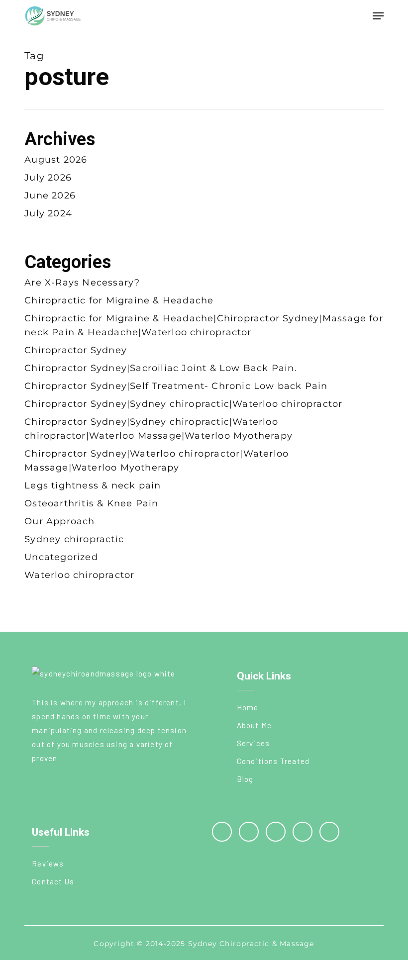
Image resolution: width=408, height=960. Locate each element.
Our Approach (59, 521)
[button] (378, 16)
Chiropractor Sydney (75, 350)
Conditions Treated (273, 761)
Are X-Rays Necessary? (82, 282)
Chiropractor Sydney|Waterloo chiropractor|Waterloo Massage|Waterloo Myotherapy (156, 460)
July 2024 (48, 213)
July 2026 (48, 177)
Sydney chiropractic (74, 539)
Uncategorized (61, 557)
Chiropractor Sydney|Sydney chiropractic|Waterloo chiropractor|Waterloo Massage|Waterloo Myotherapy (158, 428)
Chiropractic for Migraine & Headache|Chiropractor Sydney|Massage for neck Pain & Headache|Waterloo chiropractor (203, 325)
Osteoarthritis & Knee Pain (91, 503)
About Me (254, 725)
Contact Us (53, 881)
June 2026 (50, 195)
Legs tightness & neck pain (92, 485)
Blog (245, 778)
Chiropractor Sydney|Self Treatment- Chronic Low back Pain (175, 386)
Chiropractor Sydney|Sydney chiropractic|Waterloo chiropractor (183, 403)
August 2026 (55, 159)
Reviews (48, 863)
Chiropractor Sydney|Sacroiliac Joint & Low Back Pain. (160, 368)
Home (248, 707)
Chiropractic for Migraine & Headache (118, 300)
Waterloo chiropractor (79, 575)
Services (253, 743)
